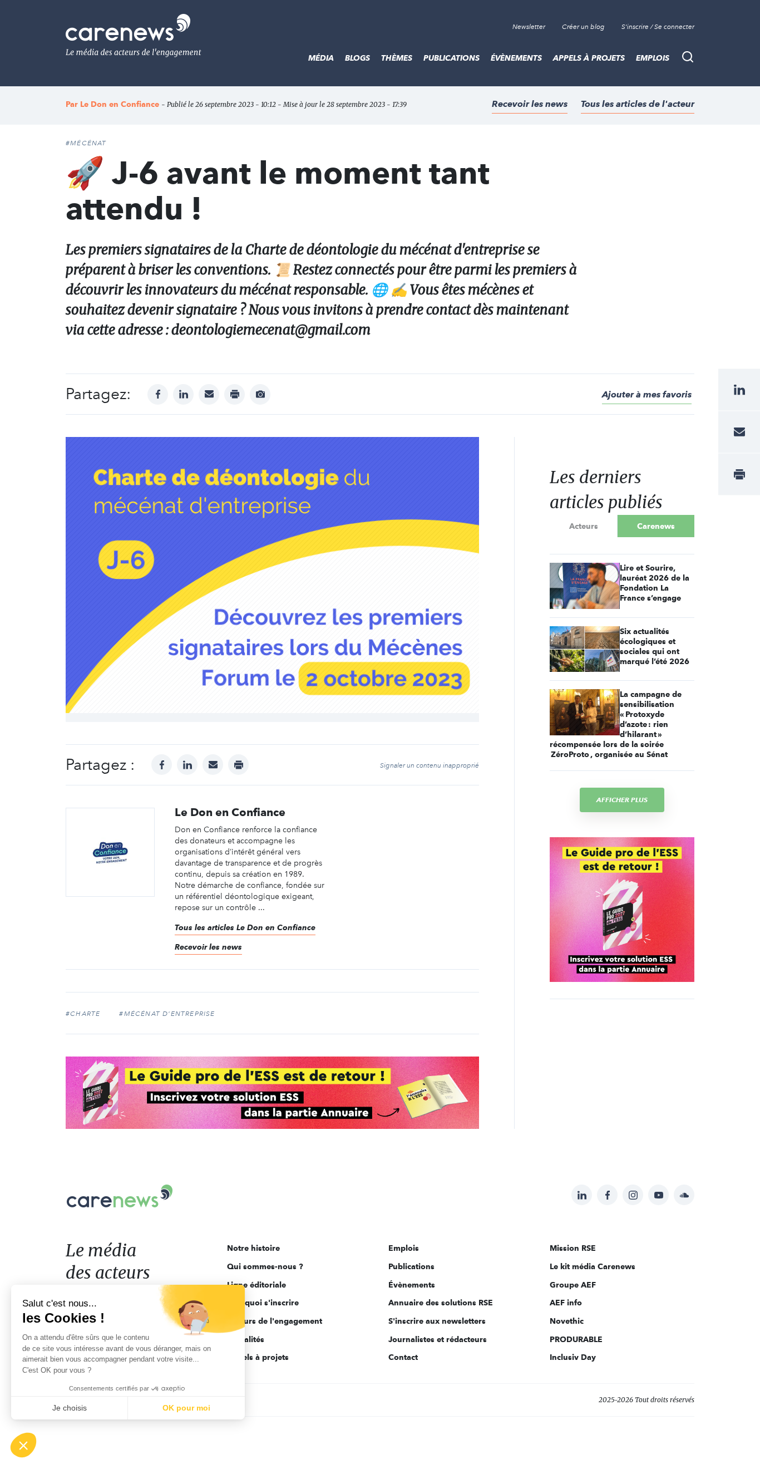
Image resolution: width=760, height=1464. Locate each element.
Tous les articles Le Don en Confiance (245, 927)
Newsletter (528, 27)
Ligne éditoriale (256, 1284)
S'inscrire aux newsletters (437, 1320)
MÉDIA (321, 57)
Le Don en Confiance (119, 104)
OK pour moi (186, 1407)
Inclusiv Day (573, 1357)
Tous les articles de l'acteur (637, 104)
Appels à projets (589, 57)
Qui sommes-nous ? (265, 1266)
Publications (451, 57)
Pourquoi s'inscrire (263, 1302)
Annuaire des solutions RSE (440, 1302)
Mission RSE (573, 1248)
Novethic (567, 1320)
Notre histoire (253, 1248)
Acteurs (583, 526)
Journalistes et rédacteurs (437, 1339)
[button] (23, 1445)
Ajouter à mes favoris (647, 394)
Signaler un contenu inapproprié (429, 765)
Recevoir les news (529, 104)
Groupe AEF (573, 1284)
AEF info (566, 1302)
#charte (83, 1014)
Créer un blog (583, 27)
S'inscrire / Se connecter (657, 27)
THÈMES (396, 57)
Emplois (652, 57)
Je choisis (69, 1407)
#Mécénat (86, 143)
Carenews (656, 526)
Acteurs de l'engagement (274, 1320)
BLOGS (357, 57)
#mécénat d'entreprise (167, 1014)
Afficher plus (622, 799)
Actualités (245, 1339)
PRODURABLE (576, 1339)
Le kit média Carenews (592, 1266)
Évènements (516, 57)
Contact (403, 1357)
